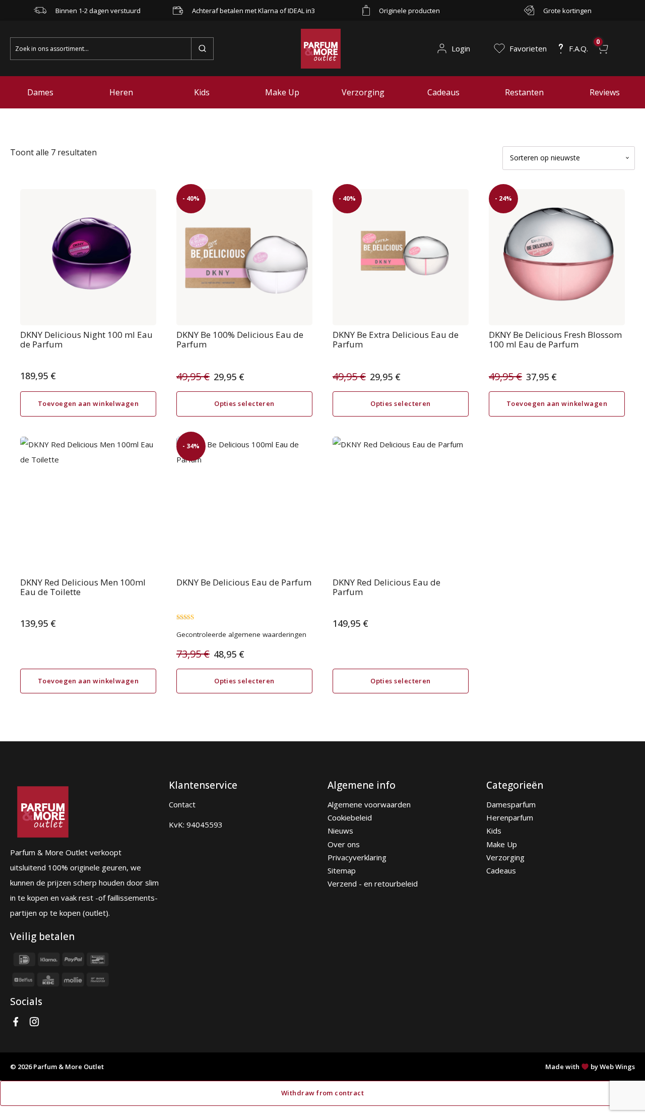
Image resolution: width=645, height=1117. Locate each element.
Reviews (605, 92)
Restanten (524, 92)
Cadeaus (443, 92)
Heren (121, 92)
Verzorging (363, 92)
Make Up (282, 92)
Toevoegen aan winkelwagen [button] (88, 403)
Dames (40, 92)
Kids (202, 92)
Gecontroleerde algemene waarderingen (241, 634)
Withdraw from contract (322, 1092)
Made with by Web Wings (590, 1066)
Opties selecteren (244, 403)
